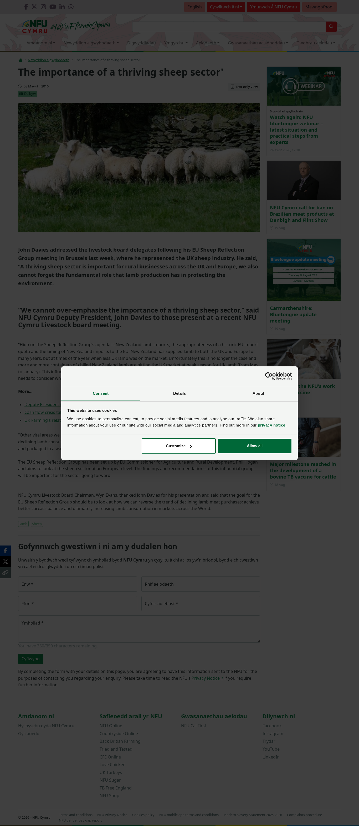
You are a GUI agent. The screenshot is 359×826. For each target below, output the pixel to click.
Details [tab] (179, 393)
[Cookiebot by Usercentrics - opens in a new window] (269, 376)
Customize (176, 446)
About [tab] (258, 393)
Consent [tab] (101, 393)
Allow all (255, 446)
